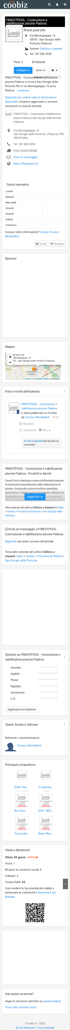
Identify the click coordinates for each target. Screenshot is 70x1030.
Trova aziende (45, 1027)
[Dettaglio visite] (65, 884)
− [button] (10, 362)
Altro (44, 430)
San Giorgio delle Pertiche (21, 560)
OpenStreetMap (41, 378)
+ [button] (10, 357)
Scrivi (39, 70)
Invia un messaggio (25, 157)
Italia (60, 507)
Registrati (11, 541)
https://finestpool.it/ (25, 163)
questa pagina (52, 1001)
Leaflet (27, 378)
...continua (22, 90)
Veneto (11, 511)
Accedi (27, 441)
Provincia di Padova (29, 511)
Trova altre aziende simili (20, 1007)
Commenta (30, 430)
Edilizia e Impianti (51, 48)
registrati (38, 441)
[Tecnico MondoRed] (18, 411)
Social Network (25, 1027)
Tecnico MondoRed (37, 417)
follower (38, 62)
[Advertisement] (35, 299)
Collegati (21, 70)
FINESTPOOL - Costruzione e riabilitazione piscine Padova (26, 21)
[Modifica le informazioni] (54, 70)
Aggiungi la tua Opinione (21, 709)
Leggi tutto (33, 496)
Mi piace (28, 423)
